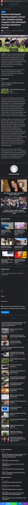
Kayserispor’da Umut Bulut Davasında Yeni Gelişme (20, 261)
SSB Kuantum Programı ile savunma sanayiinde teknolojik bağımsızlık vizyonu (17, 439)
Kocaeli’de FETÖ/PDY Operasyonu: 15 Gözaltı (15, 342)
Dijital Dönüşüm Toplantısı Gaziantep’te (16, 389)
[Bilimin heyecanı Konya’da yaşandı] (5, 331)
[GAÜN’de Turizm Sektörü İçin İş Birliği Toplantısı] (5, 372)
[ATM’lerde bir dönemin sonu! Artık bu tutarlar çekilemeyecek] (5, 337)
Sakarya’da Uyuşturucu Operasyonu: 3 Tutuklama (16, 432)
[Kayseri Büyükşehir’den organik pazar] (5, 91)
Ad (2, 291)
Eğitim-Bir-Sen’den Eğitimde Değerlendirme (17, 395)
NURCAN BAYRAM (6, 30)
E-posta (3, 296)
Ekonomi (9, 9)
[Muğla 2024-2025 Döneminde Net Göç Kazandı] (7, 225)
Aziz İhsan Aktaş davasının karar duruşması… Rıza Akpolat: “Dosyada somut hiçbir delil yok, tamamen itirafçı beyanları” (13, 324)
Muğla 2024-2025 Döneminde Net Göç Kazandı (6, 232)
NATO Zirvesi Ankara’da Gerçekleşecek (16, 407)
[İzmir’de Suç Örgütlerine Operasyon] (5, 366)
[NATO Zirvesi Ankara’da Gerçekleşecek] (5, 409)
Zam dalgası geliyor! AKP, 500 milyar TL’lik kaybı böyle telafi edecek (20, 232)
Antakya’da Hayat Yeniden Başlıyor (19, 247)
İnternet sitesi (4, 301)
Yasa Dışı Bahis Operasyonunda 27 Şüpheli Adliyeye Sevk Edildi (18, 377)
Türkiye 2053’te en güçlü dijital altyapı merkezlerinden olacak (7, 261)
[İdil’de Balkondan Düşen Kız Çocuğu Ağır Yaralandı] (5, 384)
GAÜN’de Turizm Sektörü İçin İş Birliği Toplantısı (17, 371)
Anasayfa (4, 9)
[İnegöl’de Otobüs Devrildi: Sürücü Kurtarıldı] (5, 403)
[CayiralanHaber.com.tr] (14, 4)
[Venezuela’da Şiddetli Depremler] (5, 421)
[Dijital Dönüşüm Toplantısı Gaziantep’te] (5, 390)
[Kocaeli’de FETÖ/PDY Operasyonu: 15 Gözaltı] (5, 343)
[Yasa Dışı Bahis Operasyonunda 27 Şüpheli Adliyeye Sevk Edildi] (5, 378)
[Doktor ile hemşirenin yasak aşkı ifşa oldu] (5, 415)
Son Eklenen (14, 318)
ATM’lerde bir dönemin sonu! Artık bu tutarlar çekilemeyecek (18, 335)
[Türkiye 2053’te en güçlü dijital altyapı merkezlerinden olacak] (7, 254)
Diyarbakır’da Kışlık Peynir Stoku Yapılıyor (6, 247)
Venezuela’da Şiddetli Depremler (18, 419)
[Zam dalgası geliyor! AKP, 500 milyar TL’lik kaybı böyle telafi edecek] (21, 225)
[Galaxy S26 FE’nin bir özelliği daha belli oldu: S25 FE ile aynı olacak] (5, 354)
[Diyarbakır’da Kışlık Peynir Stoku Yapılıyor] (7, 241)
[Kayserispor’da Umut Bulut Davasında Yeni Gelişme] (21, 254)
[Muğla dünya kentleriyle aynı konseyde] (5, 427)
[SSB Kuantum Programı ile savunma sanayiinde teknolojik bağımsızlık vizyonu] (5, 439)
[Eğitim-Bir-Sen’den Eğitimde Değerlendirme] (5, 397)
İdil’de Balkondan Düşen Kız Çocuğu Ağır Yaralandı (17, 383)
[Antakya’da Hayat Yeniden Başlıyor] (21, 241)
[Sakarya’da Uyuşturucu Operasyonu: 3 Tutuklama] (5, 433)
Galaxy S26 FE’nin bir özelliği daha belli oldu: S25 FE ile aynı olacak (17, 354)
